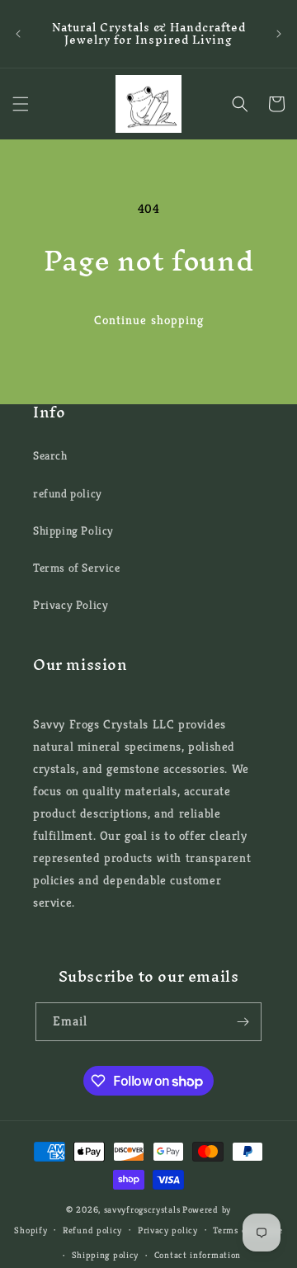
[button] (20, 104)
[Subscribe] (242, 1021)
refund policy (67, 493)
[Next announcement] (279, 34)
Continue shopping (149, 320)
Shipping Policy (73, 530)
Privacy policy (168, 1230)
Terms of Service (76, 567)
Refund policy (92, 1230)
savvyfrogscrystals (142, 1209)
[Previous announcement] (18, 34)
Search (50, 455)
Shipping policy (105, 1255)
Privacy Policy (70, 604)
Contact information (197, 1255)
